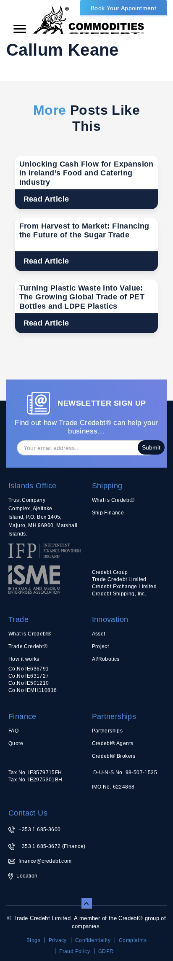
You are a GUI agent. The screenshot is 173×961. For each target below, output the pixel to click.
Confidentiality (92, 940)
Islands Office (32, 486)
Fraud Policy (74, 951)
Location (26, 876)
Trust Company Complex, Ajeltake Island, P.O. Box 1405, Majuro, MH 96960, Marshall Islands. (42, 517)
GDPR (106, 951)
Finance (22, 716)
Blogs (33, 940)
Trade (18, 619)
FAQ (13, 731)
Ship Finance (108, 513)
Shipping (107, 486)
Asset (98, 634)
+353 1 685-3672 (39, 846)
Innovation (110, 619)
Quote (15, 743)
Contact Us (27, 813)
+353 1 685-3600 (39, 829)
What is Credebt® (113, 500)
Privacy (58, 940)
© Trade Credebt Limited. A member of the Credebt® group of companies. (86, 922)
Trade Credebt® (28, 646)
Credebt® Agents (113, 743)
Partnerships (114, 716)
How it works (23, 659)
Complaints (133, 940)
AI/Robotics (106, 659)
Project (100, 646)
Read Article (46, 199)
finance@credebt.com (45, 861)
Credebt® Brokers (114, 756)
